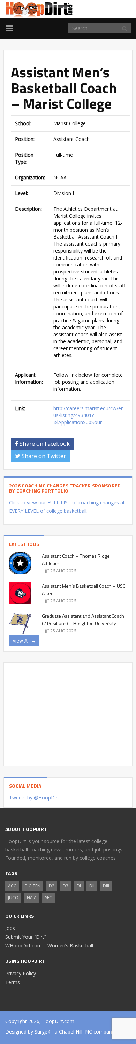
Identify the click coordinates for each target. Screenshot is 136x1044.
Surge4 (42, 1031)
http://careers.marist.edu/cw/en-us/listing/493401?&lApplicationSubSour (89, 415)
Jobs (10, 928)
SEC (48, 898)
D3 (65, 886)
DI (79, 886)
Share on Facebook (44, 444)
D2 (51, 886)
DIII (106, 886)
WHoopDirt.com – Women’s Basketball (49, 945)
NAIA (32, 898)
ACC (12, 886)
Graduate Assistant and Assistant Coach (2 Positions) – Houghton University (83, 619)
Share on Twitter (43, 456)
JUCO (13, 898)
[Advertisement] (68, 712)
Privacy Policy (20, 973)
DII (92, 886)
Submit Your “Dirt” (25, 936)
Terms (12, 982)
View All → (24, 640)
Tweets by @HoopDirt (34, 797)
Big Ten (32, 886)
